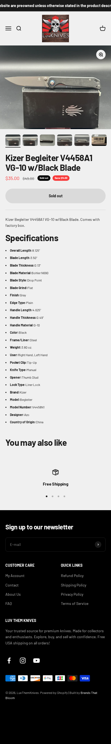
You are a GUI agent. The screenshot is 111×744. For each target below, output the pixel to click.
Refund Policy (72, 575)
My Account (15, 575)
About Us (13, 594)
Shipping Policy (73, 585)
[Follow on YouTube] (36, 660)
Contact (12, 585)
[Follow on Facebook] (9, 660)
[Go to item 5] (81, 141)
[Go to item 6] (99, 141)
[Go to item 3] (47, 141)
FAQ (8, 603)
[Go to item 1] (12, 141)
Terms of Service (74, 603)
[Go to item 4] (64, 141)
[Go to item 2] (30, 141)
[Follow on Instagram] (22, 660)
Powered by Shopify (54, 692)
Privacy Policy (72, 594)
